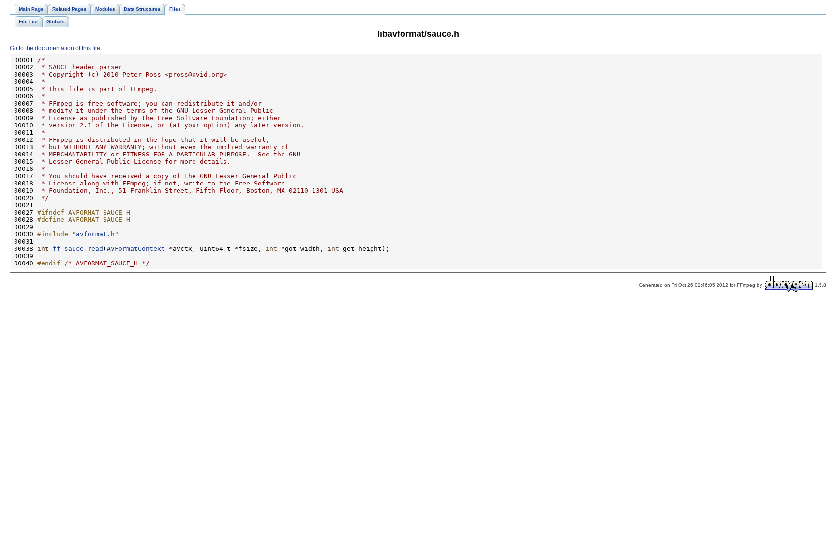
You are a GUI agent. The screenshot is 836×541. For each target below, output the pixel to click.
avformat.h (95, 234)
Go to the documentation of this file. (56, 48)
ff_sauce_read (78, 248)
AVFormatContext (136, 248)
